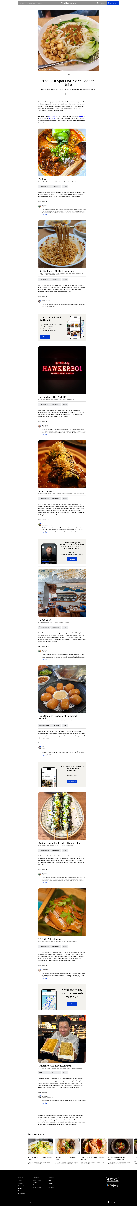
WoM (21, 1193)
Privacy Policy (30, 1202)
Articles (20, 1188)
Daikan (81, 116)
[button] (22, 3)
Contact (51, 1183)
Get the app (45, 337)
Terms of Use (21, 1202)
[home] (68, 3)
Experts (20, 1180)
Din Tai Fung (52, 116)
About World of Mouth (37, 1181)
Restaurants (21, 1185)
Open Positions (37, 1187)
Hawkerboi (52, 118)
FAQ (50, 1180)
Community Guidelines (51, 1186)
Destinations (21, 1183)
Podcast (20, 1191)
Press (34, 1185)
